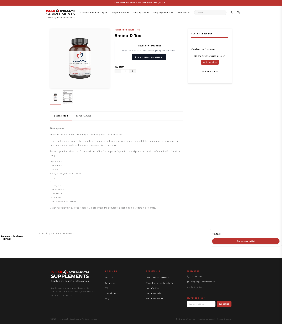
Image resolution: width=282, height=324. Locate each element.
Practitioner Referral (155, 293)
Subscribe (224, 304)
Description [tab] (61, 116)
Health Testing (152, 288)
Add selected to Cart (246, 241)
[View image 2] (67, 97)
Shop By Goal (139, 12)
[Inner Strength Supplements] (60, 12)
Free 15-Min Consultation (157, 277)
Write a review (210, 62)
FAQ (107, 288)
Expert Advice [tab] (83, 116)
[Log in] (232, 13)
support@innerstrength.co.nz (204, 281)
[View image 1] (55, 97)
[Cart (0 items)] (238, 13)
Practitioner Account (155, 298)
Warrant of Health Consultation (160, 283)
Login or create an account (148, 57)
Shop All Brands (112, 293)
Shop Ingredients (162, 12)
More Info (182, 12)
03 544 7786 (196, 276)
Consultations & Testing (92, 12)
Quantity (120, 67)
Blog (107, 298)
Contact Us (110, 283)
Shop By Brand (119, 12)
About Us (109, 277)
